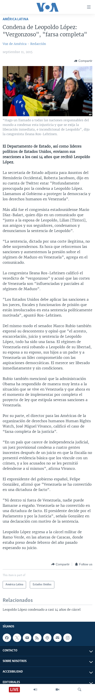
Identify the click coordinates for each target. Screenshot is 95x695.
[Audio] (35, 689)
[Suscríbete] (57, 638)
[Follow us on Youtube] (27, 638)
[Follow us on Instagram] (67, 638)
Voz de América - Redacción (24, 44)
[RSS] (37, 638)
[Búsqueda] (79, 689)
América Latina (15, 19)
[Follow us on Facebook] (7, 638)
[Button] (83, 61)
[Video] (57, 689)
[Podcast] (47, 638)
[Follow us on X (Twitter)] (17, 638)
